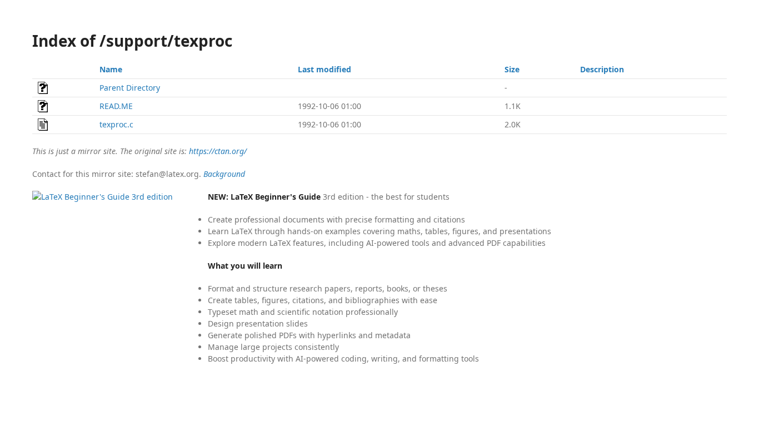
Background (224, 174)
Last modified (324, 69)
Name (110, 69)
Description (602, 69)
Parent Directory (129, 87)
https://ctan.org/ (218, 151)
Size (512, 69)
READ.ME (116, 106)
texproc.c (116, 124)
